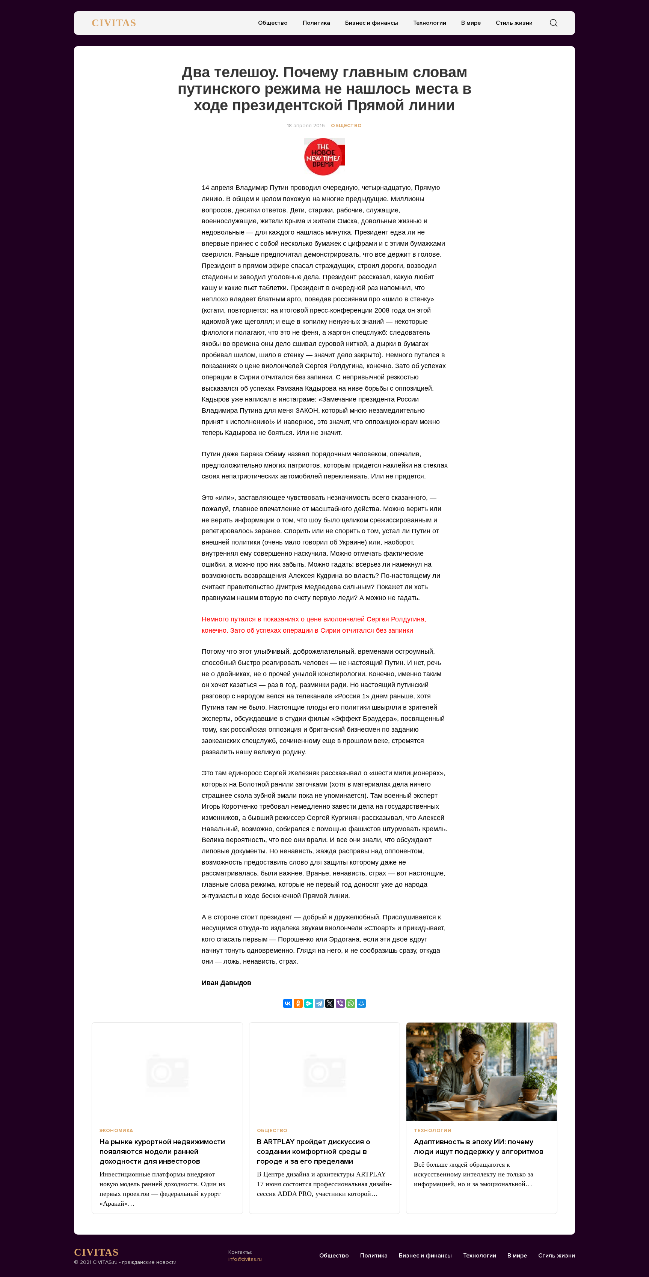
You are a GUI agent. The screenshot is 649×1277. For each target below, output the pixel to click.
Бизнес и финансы (371, 23)
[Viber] (340, 1003)
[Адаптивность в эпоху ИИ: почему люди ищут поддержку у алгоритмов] (481, 1072)
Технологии (429, 23)
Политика (316, 23)
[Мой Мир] (361, 1003)
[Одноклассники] (298, 1003)
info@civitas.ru (245, 1259)
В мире (471, 23)
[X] (329, 1003)
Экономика (116, 1131)
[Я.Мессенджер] (308, 1003)
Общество (273, 23)
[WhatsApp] (350, 1003)
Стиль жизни (514, 23)
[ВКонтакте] (287, 1003)
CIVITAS (114, 23)
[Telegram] (319, 1003)
